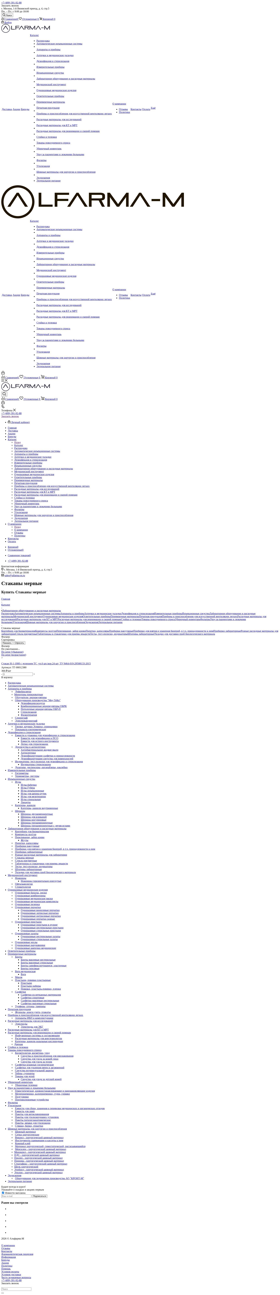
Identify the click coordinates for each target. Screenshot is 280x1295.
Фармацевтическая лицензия (17, 1254)
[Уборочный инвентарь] (74, 145)
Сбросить (19, 643)
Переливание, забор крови (71, 631)
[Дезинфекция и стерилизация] (74, 58)
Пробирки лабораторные (227, 631)
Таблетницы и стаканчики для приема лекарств (63, 634)
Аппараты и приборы (72, 613)
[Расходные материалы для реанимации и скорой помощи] (74, 128)
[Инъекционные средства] (74, 69)
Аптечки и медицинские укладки (102, 613)
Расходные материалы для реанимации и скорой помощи (89, 619)
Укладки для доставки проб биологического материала (184, 634)
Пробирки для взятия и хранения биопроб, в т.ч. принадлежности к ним (173, 631)
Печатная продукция (150, 616)
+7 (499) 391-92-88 (11, 2)
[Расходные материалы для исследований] (74, 116)
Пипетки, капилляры (97, 631)
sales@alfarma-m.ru (15, 575)
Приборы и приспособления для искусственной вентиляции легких (199, 616)
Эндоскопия (91, 622)
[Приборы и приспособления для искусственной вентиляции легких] (74, 110)
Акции (5, 1262)
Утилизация (19, 622)
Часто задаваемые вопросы (16, 1277)
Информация (8, 1257)
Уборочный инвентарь (187, 619)
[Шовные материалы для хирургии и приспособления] (74, 169)
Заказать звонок (10, 416)
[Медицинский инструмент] (74, 81)
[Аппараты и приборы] (74, 46)
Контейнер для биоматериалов (18, 631)
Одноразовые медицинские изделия (63, 616)
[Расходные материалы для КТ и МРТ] (74, 122)
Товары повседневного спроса (158, 619)
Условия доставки (11, 1274)
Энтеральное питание (110, 622)
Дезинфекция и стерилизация (137, 613)
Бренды (5, 1260)
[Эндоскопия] (74, 174)
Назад (17, 442)
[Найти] (2, 1293)
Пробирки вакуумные (121, 631)
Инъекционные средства (196, 613)
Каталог (18, 445)
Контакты (6, 1251)
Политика (6, 1265)
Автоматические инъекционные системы (37, 613)
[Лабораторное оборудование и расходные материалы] (74, 75)
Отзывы (5, 1248)
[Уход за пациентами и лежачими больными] (74, 151)
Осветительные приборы (97, 616)
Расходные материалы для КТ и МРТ (37, 619)
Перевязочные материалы (125, 616)
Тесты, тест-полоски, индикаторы (109, 634)
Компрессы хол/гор (45, 631)
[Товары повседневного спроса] (74, 139)
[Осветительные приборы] (74, 93)
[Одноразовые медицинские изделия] (74, 87)
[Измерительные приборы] (74, 64)
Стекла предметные (26, 634)
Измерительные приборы (168, 613)
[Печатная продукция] (74, 104)
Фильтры (205, 619)
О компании (21, 529)
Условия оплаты (10, 1271)
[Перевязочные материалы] (74, 99)
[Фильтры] (74, 157)
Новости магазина (15, 1193)
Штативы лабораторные (141, 634)
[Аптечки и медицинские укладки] (74, 52)
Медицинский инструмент (28, 616)
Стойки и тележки (131, 619)
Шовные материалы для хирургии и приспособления (55, 622)
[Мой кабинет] (3, 373)
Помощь (6, 1268)
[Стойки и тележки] (74, 134)
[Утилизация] (74, 163)
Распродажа (7, 613)
